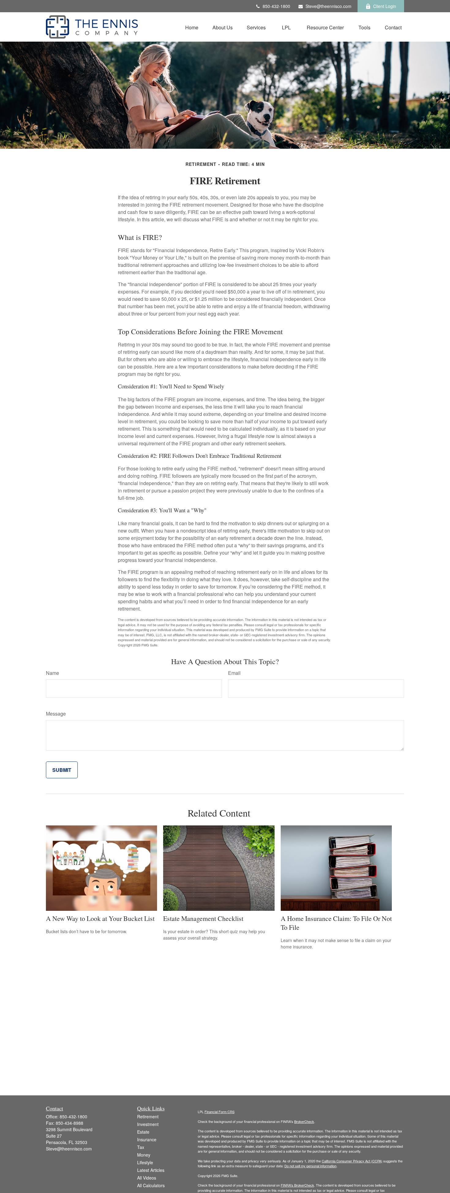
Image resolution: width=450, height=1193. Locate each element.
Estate (143, 1132)
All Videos (146, 1178)
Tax (140, 1147)
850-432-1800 (276, 6)
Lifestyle (145, 1162)
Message (56, 713)
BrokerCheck (304, 1121)
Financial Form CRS (219, 1111)
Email (234, 672)
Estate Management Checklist (203, 918)
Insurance (146, 1139)
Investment (148, 1124)
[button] (192, 27)
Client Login (384, 6)
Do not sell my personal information (310, 1165)
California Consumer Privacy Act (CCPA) (352, 1160)
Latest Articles (150, 1170)
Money (143, 1155)
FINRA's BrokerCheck (297, 1185)
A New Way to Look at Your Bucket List (100, 918)
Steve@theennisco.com (328, 6)
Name (52, 672)
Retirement (148, 1116)
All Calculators (151, 1185)
